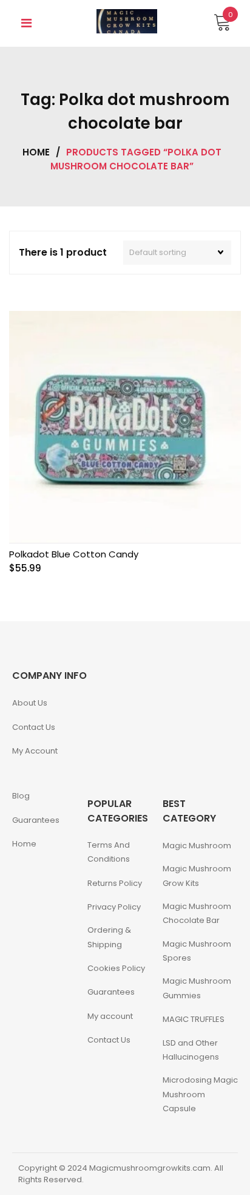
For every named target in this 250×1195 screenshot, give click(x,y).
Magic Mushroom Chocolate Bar (197, 913)
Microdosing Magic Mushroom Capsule (200, 1094)
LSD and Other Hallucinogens (191, 1050)
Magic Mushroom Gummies (197, 988)
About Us (29, 703)
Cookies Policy (116, 968)
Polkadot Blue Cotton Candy (73, 554)
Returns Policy (114, 883)
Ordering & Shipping (109, 937)
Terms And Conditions (108, 852)
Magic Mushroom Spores (197, 951)
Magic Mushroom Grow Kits (197, 875)
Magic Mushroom (197, 845)
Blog (21, 796)
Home (36, 152)
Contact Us (33, 727)
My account (110, 1016)
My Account (35, 751)
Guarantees (35, 820)
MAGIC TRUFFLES (194, 1019)
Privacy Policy (114, 907)
